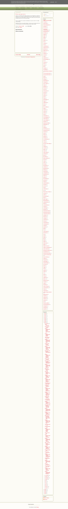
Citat (44, 41)
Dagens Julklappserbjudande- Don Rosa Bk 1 (47, 472)
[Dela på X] (29, 26)
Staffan (44, 241)
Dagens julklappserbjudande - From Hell (47, 461)
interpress (45, 109)
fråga (44, 76)
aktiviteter (44, 26)
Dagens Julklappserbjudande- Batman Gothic (47, 430)
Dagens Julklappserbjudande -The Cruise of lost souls (47, 341)
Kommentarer (46, 15)
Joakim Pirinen (45, 118)
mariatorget (45, 153)
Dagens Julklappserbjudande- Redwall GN (47, 447)
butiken (44, 40)
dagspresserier (45, 47)
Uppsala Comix (45, 280)
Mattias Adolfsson (46, 158)
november (46, 475)
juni (46, 481)
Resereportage (45, 196)
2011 (45, 317)
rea (43, 190)
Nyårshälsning (45, 168)
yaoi (44, 301)
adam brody (45, 23)
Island (44, 114)
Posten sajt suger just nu (47, 452)
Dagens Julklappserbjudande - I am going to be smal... (47, 421)
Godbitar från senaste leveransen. (47, 386)
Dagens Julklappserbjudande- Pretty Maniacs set (47, 409)
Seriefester (45, 209)
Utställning (45, 284)
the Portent (45, 264)
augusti (46, 479)
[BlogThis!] (28, 26)
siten (44, 229)
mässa (44, 162)
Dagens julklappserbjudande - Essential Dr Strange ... (47, 380)
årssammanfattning (46, 304)
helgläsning (45, 102)
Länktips (44, 146)
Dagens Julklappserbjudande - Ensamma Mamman (47, 356)
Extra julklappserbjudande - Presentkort (47, 435)
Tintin (44, 268)
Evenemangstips (46, 59)
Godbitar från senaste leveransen (47, 344)
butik (44, 38)
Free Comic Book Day (46, 73)
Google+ (44, 93)
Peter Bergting (45, 178)
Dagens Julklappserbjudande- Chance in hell (47, 402)
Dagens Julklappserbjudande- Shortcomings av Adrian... (47, 455)
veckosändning (45, 287)
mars (46, 485)
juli (45, 480)
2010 (45, 318)
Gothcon (44, 95)
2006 (45, 489)
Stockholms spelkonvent (47, 250)
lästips (44, 149)
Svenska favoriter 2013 (47, 253)
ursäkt (44, 283)
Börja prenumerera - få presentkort (20, 9)
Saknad (44, 203)
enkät (44, 56)
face (44, 60)
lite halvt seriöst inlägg (47, 143)
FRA (44, 66)
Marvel (44, 155)
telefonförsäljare (46, 262)
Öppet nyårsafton (47, 325)
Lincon (44, 140)
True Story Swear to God (47, 424)
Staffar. (44, 244)
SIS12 (44, 228)
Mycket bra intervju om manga (47, 369)
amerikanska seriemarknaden (45, 29)
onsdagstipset (45, 172)
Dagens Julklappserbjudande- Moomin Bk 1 (47, 413)
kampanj (44, 127)
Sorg (44, 234)
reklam (44, 194)
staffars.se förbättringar (47, 247)
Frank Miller (45, 69)
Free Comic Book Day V (47, 74)
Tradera (44, 271)
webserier (44, 300)
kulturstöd (45, 131)
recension (44, 193)
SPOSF (44, 237)
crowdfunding (45, 46)
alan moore (45, 27)
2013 (45, 314)
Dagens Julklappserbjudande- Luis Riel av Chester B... (47, 440)
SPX (44, 238)
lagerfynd (44, 136)
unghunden (45, 277)
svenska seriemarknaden (47, 254)
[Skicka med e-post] (27, 26)
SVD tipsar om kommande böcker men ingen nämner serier (47, 417)
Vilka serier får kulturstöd (47, 337)
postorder (44, 184)
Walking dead (45, 294)
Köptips (44, 134)
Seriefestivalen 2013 (46, 212)
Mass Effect (45, 156)
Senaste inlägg (18, 54)
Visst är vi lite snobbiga (47, 359)
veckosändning (47, 20)
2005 (45, 490)
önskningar (45, 307)
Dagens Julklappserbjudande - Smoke (47, 334)
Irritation (21, 27)
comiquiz (44, 43)
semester (44, 206)
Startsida (28, 54)
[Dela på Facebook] (30, 26)
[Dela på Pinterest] (31, 26)
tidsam (44, 265)
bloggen (44, 34)
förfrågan (44, 79)
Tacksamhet (45, 259)
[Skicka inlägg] (26, 26)
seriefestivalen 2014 (46, 213)
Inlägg (45, 14)
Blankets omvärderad (47, 464)
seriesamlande (45, 222)
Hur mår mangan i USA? (47, 427)
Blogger (38, 507)
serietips (44, 225)
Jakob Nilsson (45, 115)
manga (44, 150)
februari (46, 486)
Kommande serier (46, 130)
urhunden (44, 281)
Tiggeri (44, 267)
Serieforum (45, 216)
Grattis (44, 98)
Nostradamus (45, 165)
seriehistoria (45, 219)
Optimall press (45, 174)
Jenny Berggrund (46, 117)
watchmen (45, 295)
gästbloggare (45, 99)
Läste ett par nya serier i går (47, 466)
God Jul (44, 89)
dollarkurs (45, 53)
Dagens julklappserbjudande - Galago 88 (47, 469)
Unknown (20, 26)
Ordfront (44, 175)
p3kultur (44, 177)
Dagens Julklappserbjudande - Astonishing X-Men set (47, 394)
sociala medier (45, 231)
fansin (44, 65)
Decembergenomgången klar (47, 383)
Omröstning (45, 171)
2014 (45, 313)
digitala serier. (45, 50)
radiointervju (45, 188)
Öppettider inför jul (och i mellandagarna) (47, 352)
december (46, 323)
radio (44, 187)
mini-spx (44, 159)
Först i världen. (45, 83)
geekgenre (45, 86)
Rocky (44, 197)
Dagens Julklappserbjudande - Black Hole (47, 376)
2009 (45, 319)
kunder (44, 133)
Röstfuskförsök (45, 200)
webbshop (45, 298)
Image (44, 108)
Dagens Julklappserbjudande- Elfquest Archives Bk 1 (47, 389)
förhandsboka (45, 80)
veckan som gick (46, 286)
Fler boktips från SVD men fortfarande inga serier (47, 406)
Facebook (44, 62)
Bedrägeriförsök (45, 31)
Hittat (44, 105)
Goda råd (44, 92)
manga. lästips (45, 152)
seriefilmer (45, 215)
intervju (44, 111)
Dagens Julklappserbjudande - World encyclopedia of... (47, 330)
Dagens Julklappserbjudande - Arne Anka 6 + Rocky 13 (47, 366)
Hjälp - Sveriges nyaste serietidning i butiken (47, 443)
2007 (45, 322)
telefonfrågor (45, 261)
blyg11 (44, 37)
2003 (45, 493)
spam (44, 235)
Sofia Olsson (45, 232)
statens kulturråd (46, 248)
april (46, 484)
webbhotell (45, 297)
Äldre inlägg (38, 54)
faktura (44, 63)
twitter (44, 274)
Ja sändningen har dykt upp (47, 399)
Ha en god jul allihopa (47, 327)
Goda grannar (45, 90)
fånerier (44, 77)
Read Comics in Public (46, 191)
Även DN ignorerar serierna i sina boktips (47, 372)
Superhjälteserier (46, 251)
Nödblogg (44, 169)
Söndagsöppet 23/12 (47, 458)
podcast (44, 181)
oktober (46, 476)
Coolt (44, 44)
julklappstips (45, 124)
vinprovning (45, 290)
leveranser (45, 137)
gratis (44, 96)
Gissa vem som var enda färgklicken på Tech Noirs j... (47, 361)
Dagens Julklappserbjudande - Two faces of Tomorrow (47, 348)
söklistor (44, 258)
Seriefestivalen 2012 (46, 210)
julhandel (44, 121)
